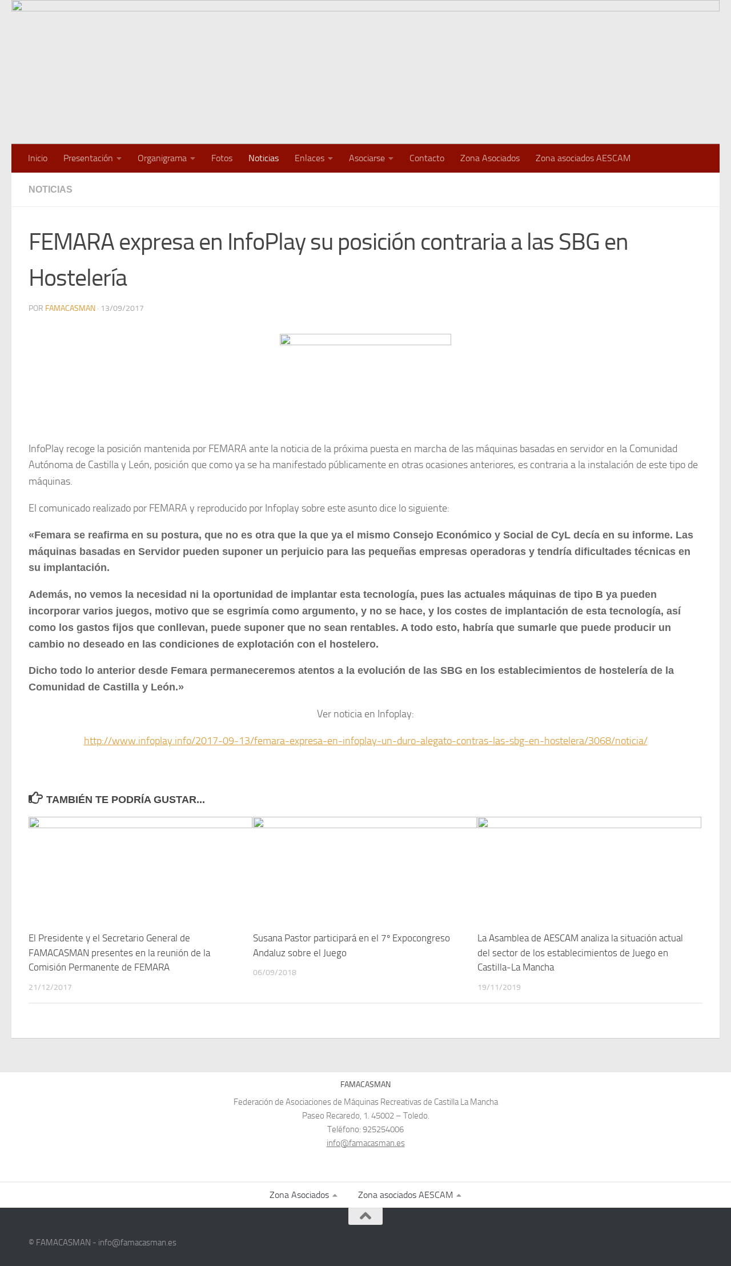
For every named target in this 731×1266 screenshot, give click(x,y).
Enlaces (309, 158)
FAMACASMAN (70, 308)
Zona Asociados (490, 158)
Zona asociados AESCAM (583, 158)
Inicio (37, 158)
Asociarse (367, 158)
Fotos (221, 158)
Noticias (263, 158)
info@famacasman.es (366, 1143)
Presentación (88, 158)
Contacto (426, 158)
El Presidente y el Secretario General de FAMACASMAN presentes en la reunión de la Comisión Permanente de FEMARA (119, 952)
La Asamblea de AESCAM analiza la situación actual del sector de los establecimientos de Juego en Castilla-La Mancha (580, 952)
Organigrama (162, 158)
